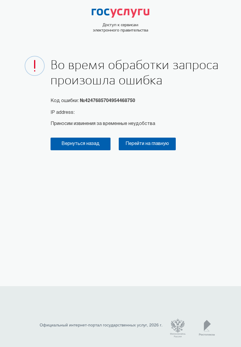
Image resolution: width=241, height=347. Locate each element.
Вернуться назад (80, 144)
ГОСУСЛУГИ (120, 13)
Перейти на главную (147, 144)
